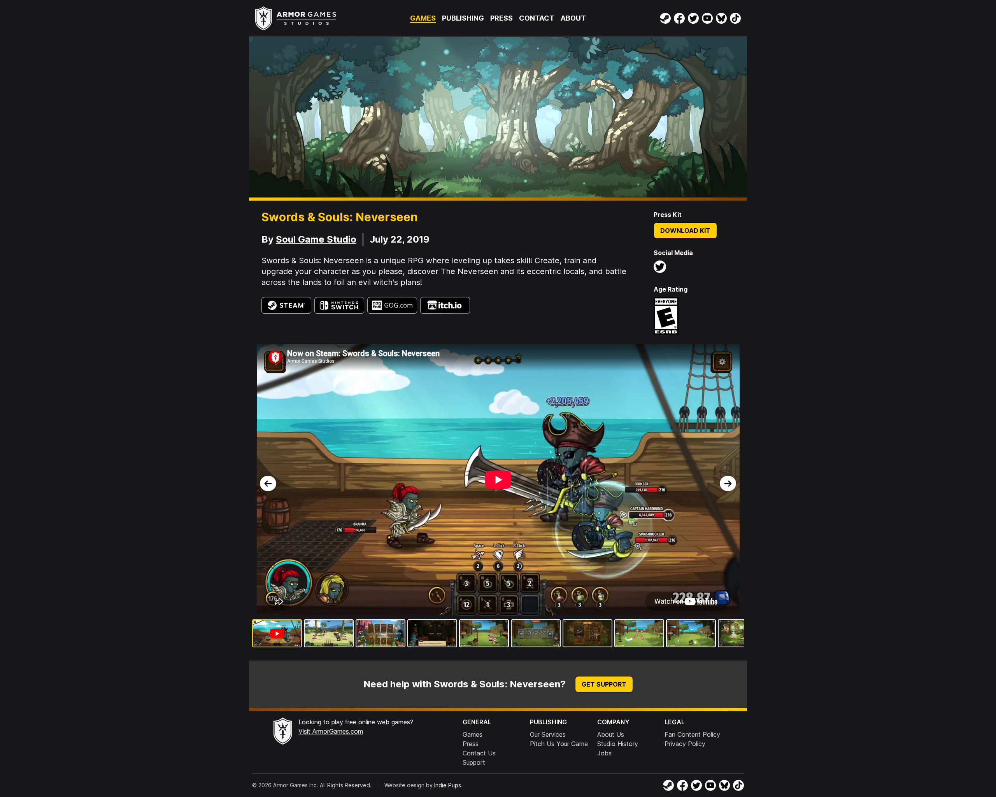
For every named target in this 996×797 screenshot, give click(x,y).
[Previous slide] (268, 483)
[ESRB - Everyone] (666, 316)
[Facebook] (679, 18)
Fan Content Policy (692, 734)
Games (423, 18)
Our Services (548, 734)
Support (474, 762)
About (573, 18)
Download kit (685, 230)
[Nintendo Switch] (339, 305)
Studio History (617, 744)
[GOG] (392, 305)
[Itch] (445, 305)
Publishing (463, 18)
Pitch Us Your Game (559, 744)
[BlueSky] (721, 18)
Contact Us (479, 753)
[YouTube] (707, 18)
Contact (536, 18)
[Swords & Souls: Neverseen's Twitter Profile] (660, 266)
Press (501, 18)
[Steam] (665, 18)
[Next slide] (728, 483)
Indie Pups (447, 785)
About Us (610, 734)
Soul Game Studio (316, 239)
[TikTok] (735, 18)
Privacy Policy (685, 744)
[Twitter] (693, 18)
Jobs (604, 753)
